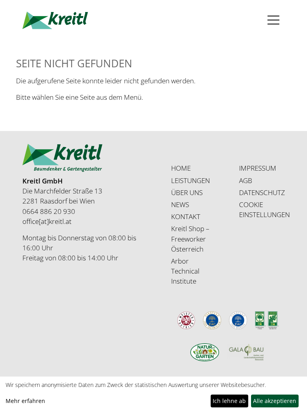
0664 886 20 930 (48, 211)
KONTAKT (185, 216)
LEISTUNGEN (190, 180)
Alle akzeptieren (274, 401)
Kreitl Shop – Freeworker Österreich (190, 238)
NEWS (180, 204)
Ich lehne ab (229, 401)
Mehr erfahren (25, 401)
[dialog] (153, 395)
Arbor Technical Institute (185, 271)
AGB (245, 180)
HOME (181, 168)
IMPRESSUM (257, 168)
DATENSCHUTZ (262, 192)
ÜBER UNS (187, 192)
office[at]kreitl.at (47, 221)
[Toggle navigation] (274, 20)
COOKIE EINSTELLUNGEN (264, 209)
